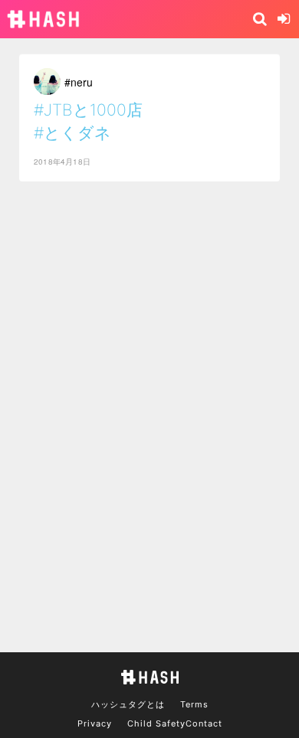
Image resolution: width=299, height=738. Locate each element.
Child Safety (156, 723)
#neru (78, 82)
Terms (194, 704)
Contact (204, 723)
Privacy (94, 723)
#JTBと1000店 (88, 109)
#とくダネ (72, 132)
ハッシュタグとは (128, 704)
